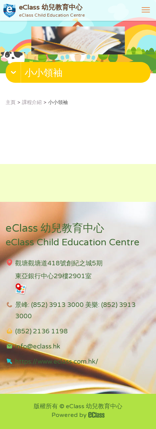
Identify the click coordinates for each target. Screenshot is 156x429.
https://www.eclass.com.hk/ (56, 362)
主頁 (11, 102)
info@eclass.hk (37, 346)
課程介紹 (32, 102)
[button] (79, 74)
